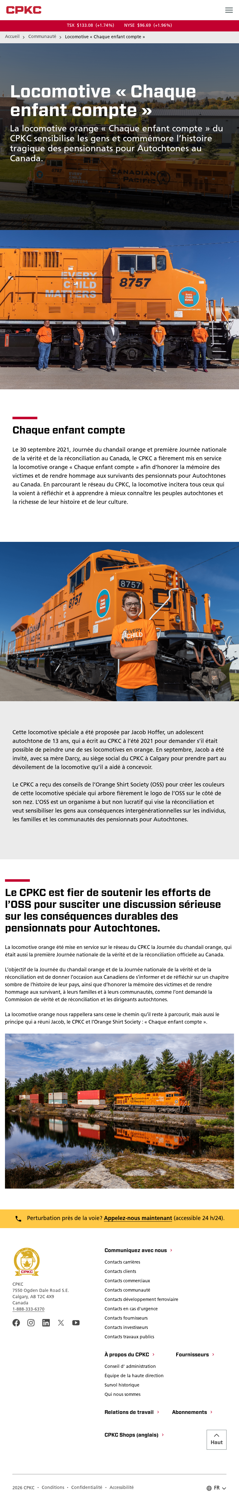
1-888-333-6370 (28, 1309)
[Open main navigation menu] (229, 10)
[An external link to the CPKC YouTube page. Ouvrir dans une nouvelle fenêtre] (76, 1322)
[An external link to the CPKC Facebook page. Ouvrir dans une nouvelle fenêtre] (16, 1322)
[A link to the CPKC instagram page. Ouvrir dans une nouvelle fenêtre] (31, 1322)
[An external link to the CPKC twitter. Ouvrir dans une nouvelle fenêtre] (61, 1322)
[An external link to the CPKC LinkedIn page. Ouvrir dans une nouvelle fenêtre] (46, 1322)
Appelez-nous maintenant (138, 1219)
